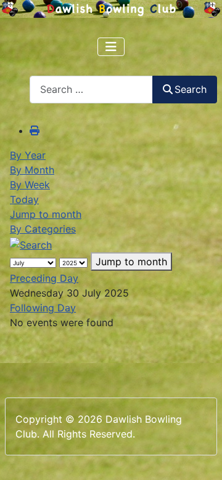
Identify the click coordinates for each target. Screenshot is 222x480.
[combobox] (91, 89)
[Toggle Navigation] (111, 47)
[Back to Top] (200, 457)
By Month (32, 170)
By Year (28, 155)
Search (191, 89)
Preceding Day (44, 278)
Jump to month (45, 214)
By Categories (43, 229)
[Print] (34, 130)
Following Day (43, 308)
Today (24, 199)
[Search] (31, 244)
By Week (30, 184)
